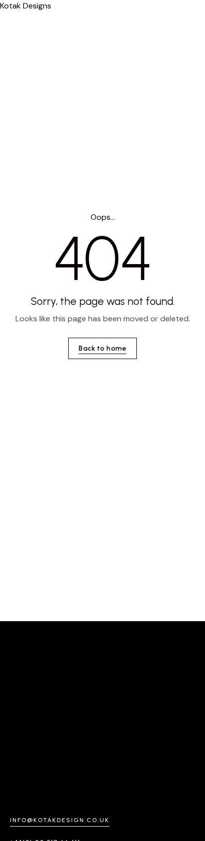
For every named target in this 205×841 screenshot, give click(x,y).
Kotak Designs (25, 5)
